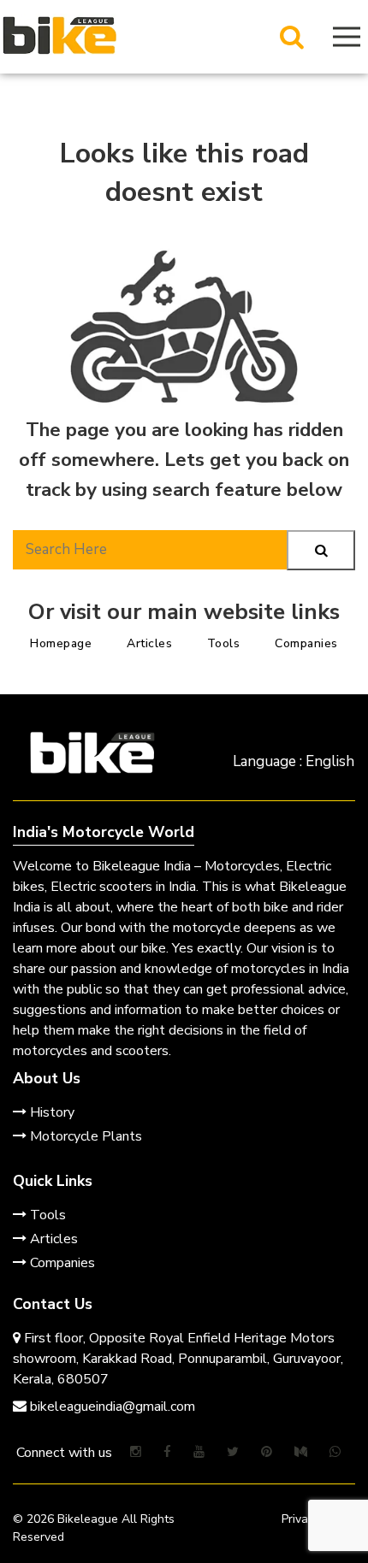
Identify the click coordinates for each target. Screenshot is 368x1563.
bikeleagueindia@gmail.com (111, 1406)
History (50, 1112)
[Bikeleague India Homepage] (59, 34)
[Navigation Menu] (346, 37)
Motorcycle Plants (84, 1136)
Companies (306, 643)
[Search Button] (292, 37)
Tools (223, 643)
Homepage (61, 643)
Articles (149, 643)
